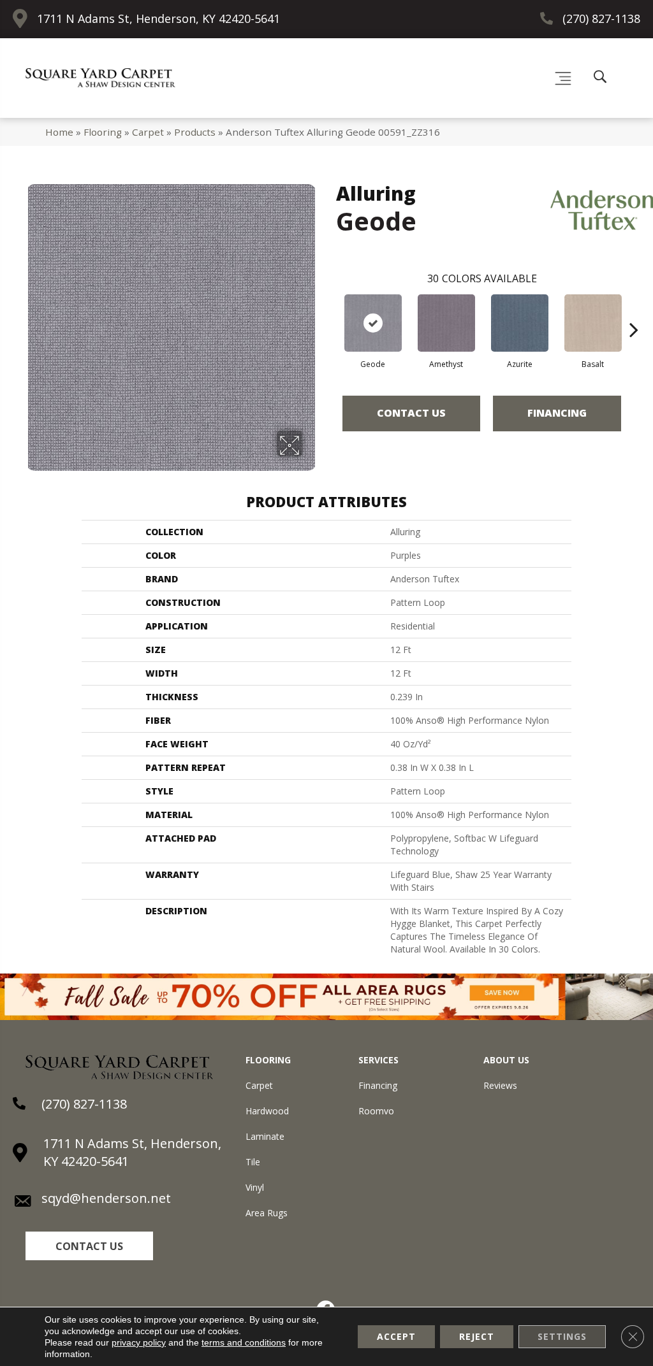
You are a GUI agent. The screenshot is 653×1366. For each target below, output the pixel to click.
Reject (476, 1336)
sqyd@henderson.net (106, 1198)
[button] (89, 1246)
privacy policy (139, 1342)
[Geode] (373, 323)
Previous (329, 310)
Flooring (103, 132)
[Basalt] (593, 323)
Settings (562, 1336)
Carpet (148, 132)
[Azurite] (520, 323)
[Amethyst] (446, 323)
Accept (396, 1336)
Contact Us (411, 413)
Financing (557, 413)
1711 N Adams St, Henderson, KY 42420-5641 (158, 18)
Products (195, 132)
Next (633, 310)
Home (59, 132)
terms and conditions (244, 1342)
